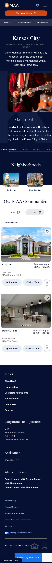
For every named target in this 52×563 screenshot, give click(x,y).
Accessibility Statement (14, 513)
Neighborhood (24, 22)
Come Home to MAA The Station (21, 487)
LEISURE (37, 149)
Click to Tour (32, 282)
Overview (8, 22)
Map (13, 212)
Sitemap (8, 526)
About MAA (10, 381)
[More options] (47, 282)
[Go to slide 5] (29, 325)
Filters (32, 212)
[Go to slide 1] (22, 259)
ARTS (25, 149)
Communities (42, 22)
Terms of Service (11, 507)
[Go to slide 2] (24, 259)
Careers (9, 410)
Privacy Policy (10, 500)
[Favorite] (47, 231)
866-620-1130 (12, 460)
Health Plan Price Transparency (18, 520)
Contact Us (10, 404)
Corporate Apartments (16, 392)
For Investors (11, 387)
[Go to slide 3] (26, 259)
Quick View (12, 282)
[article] (26, 256)
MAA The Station (13, 483)
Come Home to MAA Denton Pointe (23, 479)
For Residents (12, 398)
